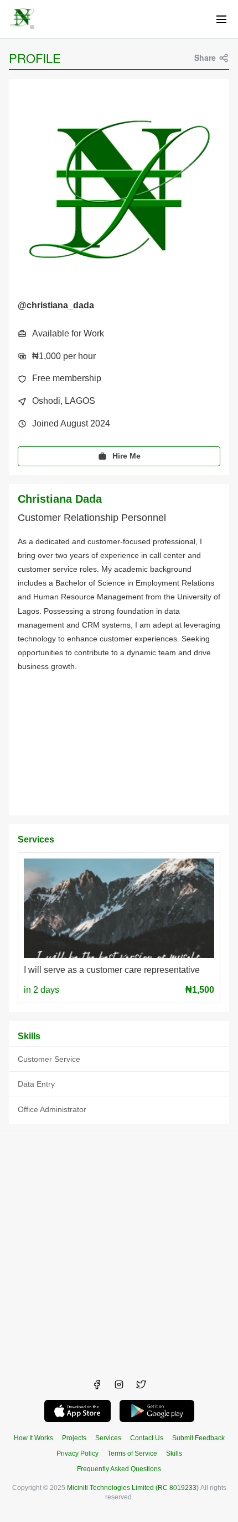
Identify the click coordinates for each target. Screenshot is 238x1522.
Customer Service (49, 1059)
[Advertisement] (119, 1249)
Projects (74, 1438)
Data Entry (36, 1083)
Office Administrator (52, 1109)
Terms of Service (132, 1453)
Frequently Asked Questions (119, 1469)
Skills (174, 1453)
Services (108, 1438)
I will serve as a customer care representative (112, 970)
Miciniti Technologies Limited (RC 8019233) (133, 1488)
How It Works (33, 1438)
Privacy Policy (77, 1453)
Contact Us (146, 1438)
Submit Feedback (198, 1438)
